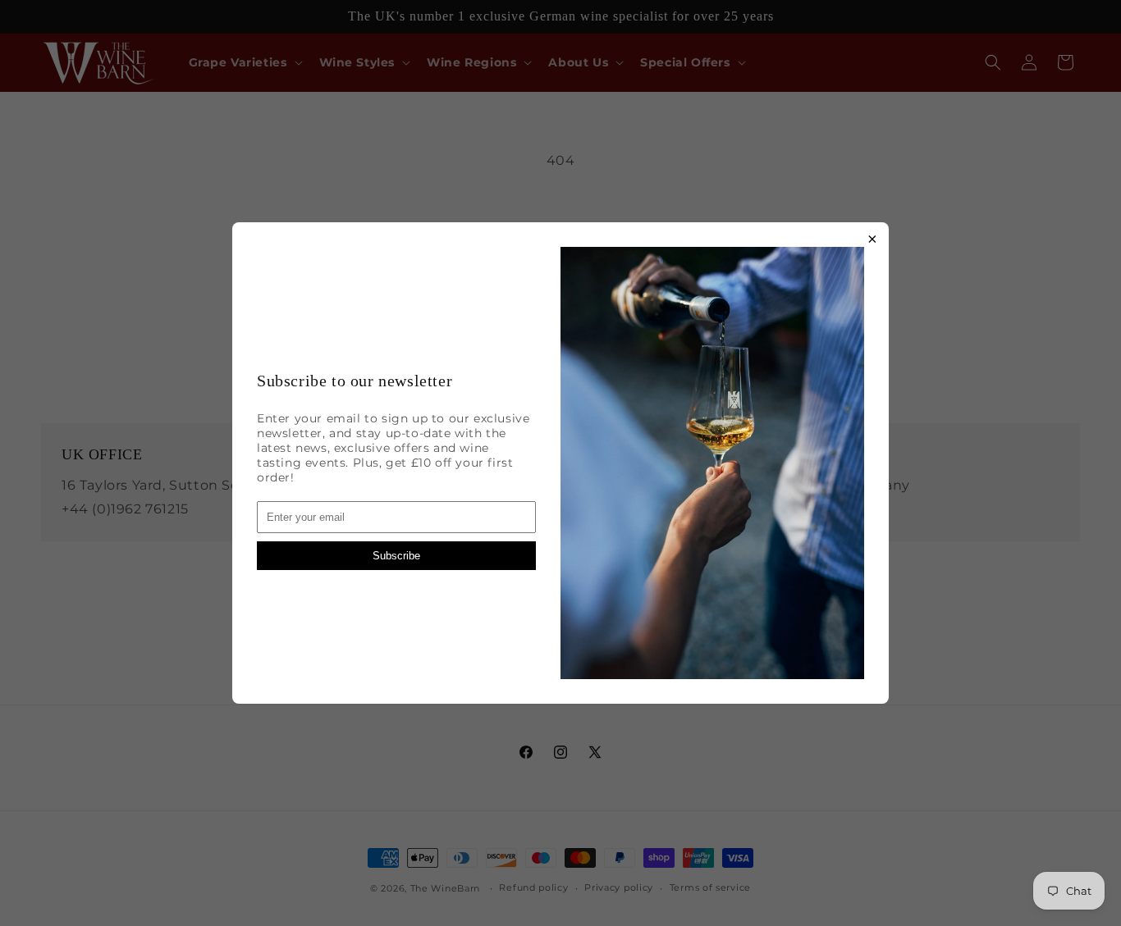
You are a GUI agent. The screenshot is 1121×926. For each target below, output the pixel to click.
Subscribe (396, 556)
